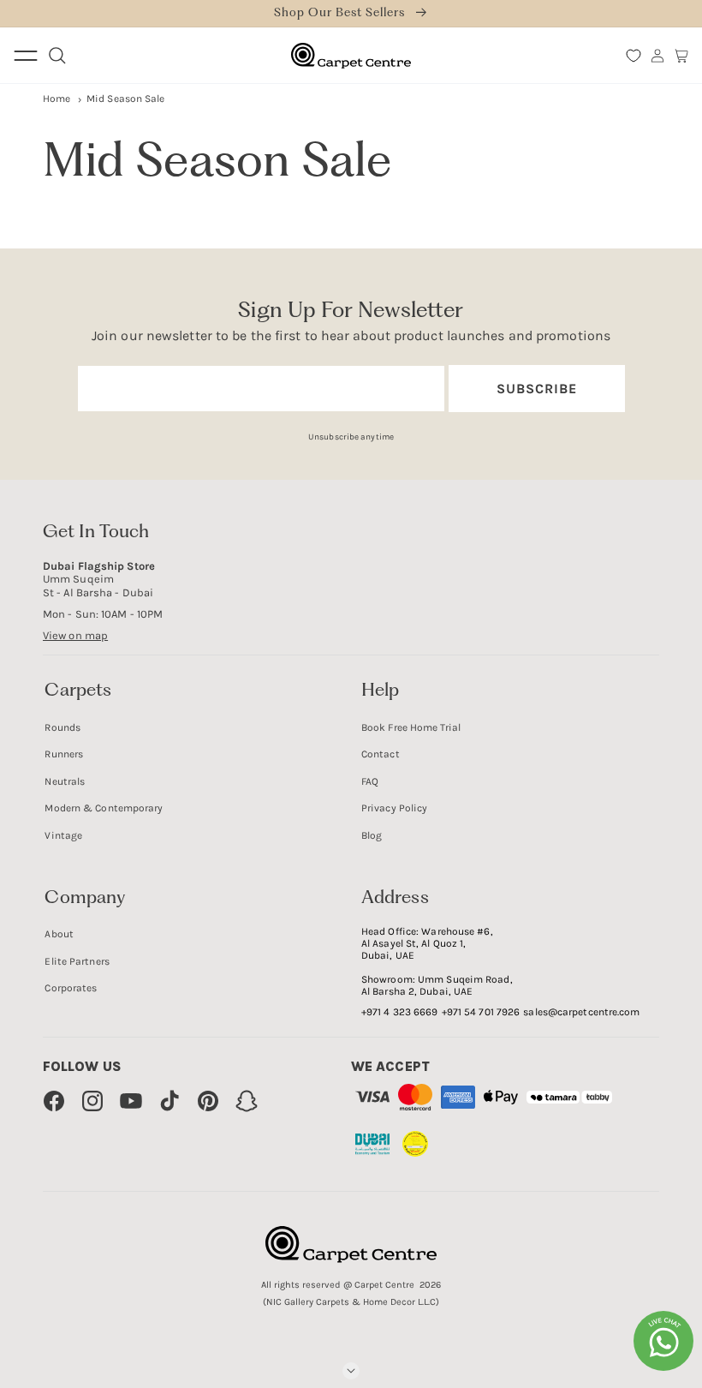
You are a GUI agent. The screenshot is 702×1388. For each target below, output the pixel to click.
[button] (681, 56)
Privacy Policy (394, 808)
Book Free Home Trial (411, 727)
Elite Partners (77, 961)
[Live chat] (663, 1341)
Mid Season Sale (125, 99)
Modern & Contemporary (104, 808)
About (59, 934)
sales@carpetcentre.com (581, 1012)
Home (56, 99)
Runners (64, 754)
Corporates (71, 988)
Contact (380, 754)
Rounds (62, 727)
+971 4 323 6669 (399, 1012)
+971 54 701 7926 (481, 1012)
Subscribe (537, 388)
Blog (371, 835)
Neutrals (65, 781)
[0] (633, 56)
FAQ (369, 781)
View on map (75, 635)
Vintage (63, 835)
